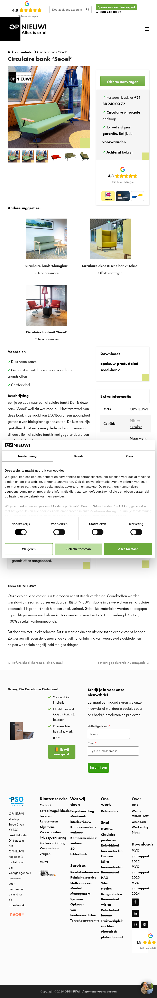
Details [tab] (78, 456)
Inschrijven (98, 767)
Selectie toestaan (78, 549)
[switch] (59, 532)
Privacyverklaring (53, 838)
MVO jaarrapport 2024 (140, 888)
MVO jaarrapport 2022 (140, 855)
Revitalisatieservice (84, 872)
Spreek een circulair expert (116, 7)
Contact (45, 805)
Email (92, 743)
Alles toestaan (128, 549)
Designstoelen (111, 894)
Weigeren (29, 549)
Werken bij (140, 827)
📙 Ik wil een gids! (61, 751)
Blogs (136, 832)
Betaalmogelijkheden (56, 811)
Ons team (139, 822)
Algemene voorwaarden (99, 991)
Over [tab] (129, 456)
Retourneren (49, 821)
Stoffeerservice (81, 883)
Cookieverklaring (103, 511)
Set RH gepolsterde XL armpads (121, 663)
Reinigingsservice (83, 877)
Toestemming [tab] (27, 456)
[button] (147, 29)
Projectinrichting (82, 811)
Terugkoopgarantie (84, 920)
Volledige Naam (99, 726)
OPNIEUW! (72, 991)
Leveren (46, 816)
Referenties (109, 811)
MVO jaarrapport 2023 (140, 872)
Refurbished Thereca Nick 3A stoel (37, 663)
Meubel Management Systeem (80, 893)
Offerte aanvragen (122, 81)
